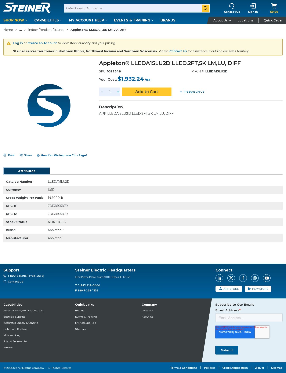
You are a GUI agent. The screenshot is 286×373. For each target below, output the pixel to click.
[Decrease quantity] (102, 91)
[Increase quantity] (118, 91)
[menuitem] (16, 20)
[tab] (26, 171)
